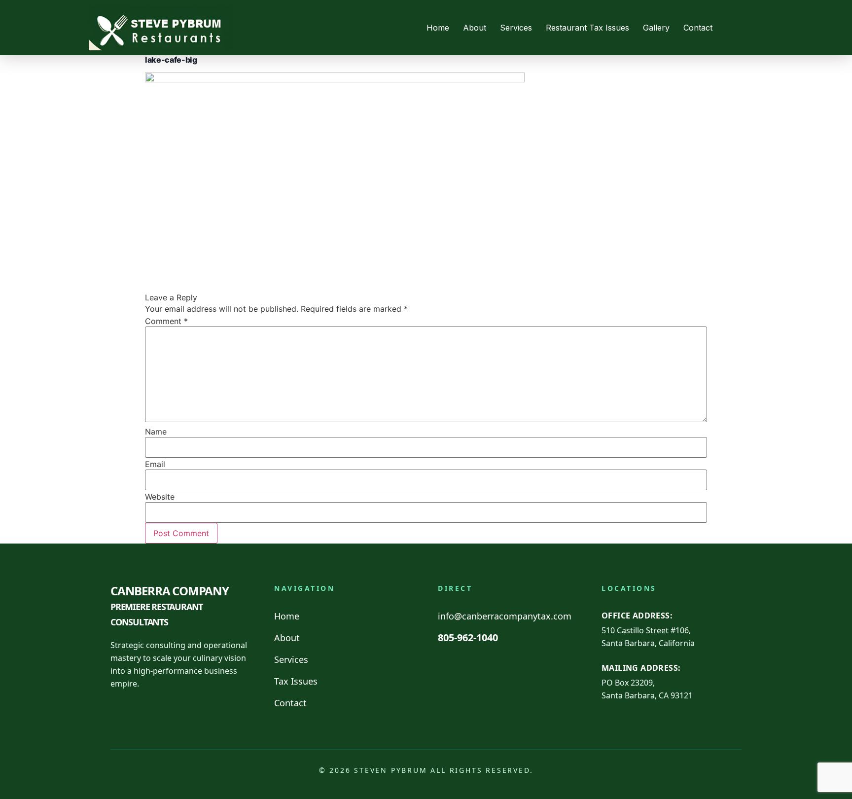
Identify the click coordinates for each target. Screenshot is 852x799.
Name (156, 432)
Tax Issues (296, 681)
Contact (697, 28)
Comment (166, 321)
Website (160, 497)
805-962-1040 (468, 637)
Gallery (656, 28)
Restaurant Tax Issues (587, 28)
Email (155, 464)
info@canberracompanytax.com (504, 616)
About (474, 28)
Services (516, 28)
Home (437, 28)
